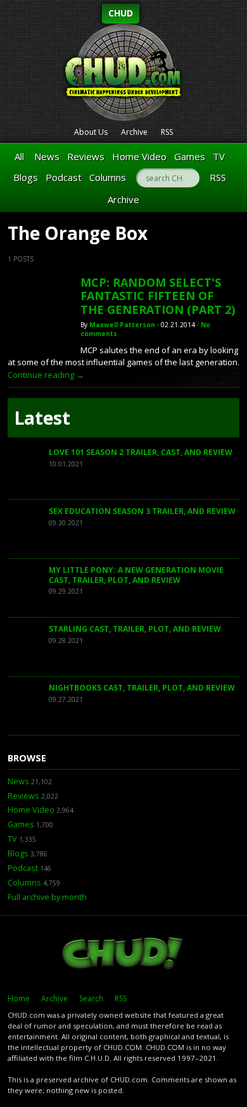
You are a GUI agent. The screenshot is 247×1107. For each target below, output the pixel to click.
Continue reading (46, 374)
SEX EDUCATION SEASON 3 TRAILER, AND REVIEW (142, 511)
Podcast (64, 177)
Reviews (85, 156)
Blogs (25, 177)
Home (19, 998)
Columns (107, 177)
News (47, 156)
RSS (167, 132)
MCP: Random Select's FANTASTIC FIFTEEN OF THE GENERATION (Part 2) (157, 296)
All (19, 156)
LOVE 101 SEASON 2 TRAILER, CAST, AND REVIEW (140, 452)
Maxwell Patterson (122, 324)
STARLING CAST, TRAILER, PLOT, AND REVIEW (135, 628)
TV (219, 156)
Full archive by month (47, 897)
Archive (134, 132)
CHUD (120, 13)
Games (189, 156)
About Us (91, 132)
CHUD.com (123, 954)
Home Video (139, 156)
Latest (42, 418)
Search (91, 998)
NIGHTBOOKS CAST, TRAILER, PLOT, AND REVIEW (142, 687)
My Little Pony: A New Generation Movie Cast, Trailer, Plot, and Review (136, 575)
